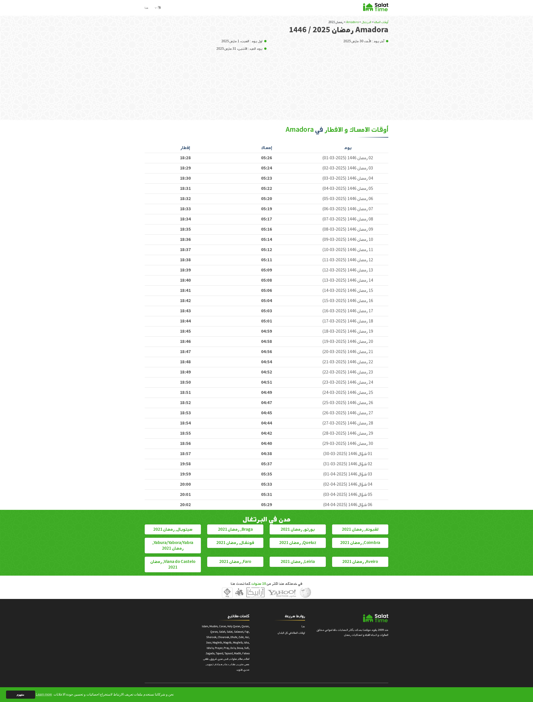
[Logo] (375, 618)
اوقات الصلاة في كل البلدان (291, 633)
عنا (146, 8)
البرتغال (366, 22)
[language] (159, 8)
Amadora (352, 22)
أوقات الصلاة (381, 22)
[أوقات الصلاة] (375, 7)
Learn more (44, 694)
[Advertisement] (266, 83)
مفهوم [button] (20, 694)
